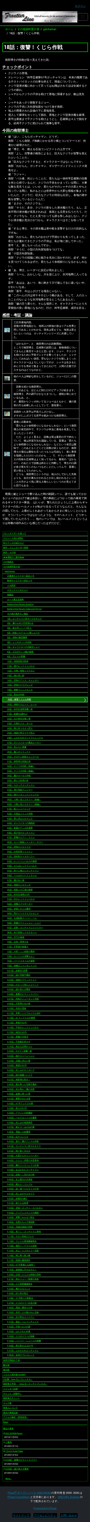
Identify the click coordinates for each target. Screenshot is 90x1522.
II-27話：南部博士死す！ (18, 1079)
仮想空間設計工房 (11, 1360)
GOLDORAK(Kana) (14, 1433)
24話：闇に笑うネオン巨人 (20, 728)
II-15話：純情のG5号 (17, 1032)
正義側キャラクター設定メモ (20, 576)
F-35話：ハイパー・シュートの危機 (24, 1341)
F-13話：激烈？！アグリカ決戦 (22, 1246)
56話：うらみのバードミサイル (22, 875)
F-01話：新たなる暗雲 (17, 1203)
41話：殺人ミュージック (19, 809)
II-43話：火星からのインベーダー (23, 1155)
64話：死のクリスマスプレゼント (23, 913)
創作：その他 (9, 552)
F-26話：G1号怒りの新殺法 (20, 1298)
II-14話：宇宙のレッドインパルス (23, 1027)
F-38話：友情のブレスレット (21, 1355)
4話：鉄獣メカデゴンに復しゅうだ (23, 633)
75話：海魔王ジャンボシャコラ (22, 965)
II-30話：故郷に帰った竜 (18, 1094)
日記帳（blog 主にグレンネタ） (18, 1379)
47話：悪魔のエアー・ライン (21, 837)
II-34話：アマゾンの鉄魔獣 (19, 1113)
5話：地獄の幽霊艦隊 (17, 637)
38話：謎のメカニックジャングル (23, 794)
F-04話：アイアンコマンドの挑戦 (23, 1213)
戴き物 (6, 1365)
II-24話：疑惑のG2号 (17, 1065)
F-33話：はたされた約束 (18, 1331)
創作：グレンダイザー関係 (15, 547)
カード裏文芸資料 (15, 599)
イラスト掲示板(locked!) (14, 1374)
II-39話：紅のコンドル (17, 1137)
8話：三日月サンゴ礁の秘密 (20, 652)
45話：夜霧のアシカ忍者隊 (20, 828)
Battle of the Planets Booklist (20, 604)
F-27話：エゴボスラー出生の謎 (22, 1303)
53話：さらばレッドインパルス (22, 866)
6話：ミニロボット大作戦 (19, 642)
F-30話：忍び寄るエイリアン (21, 1317)
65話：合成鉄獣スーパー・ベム (22, 918)
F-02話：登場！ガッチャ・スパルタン (25, 1208)
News (5, 1422)
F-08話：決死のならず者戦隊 (21, 1222)
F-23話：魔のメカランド (18, 1289)
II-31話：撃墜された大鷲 (18, 1098)
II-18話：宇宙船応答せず (18, 1041)
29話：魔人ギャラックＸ (19, 752)
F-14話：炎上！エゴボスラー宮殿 (23, 1250)
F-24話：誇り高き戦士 (17, 1293)
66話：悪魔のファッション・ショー (24, 923)
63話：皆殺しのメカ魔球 (19, 909)
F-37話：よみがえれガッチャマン (23, 1350)
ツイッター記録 (10, 1389)
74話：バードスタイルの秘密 (21, 961)
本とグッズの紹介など (13, 543)
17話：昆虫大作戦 (15, 694)
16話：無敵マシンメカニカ (20, 690)
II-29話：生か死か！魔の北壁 (21, 1089)
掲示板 (6, 1370)
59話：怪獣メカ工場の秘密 (20, 889)
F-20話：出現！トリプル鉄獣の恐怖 (24, 1274)
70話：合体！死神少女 (17, 942)
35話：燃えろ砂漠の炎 (17, 780)
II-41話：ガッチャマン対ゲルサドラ (24, 1146)
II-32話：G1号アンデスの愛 (20, 1103)
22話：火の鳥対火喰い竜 (19, 718)
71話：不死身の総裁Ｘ (17, 946)
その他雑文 (8, 562)
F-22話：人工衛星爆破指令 (19, 1284)
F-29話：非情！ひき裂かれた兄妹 (23, 1312)
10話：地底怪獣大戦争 (17, 661)
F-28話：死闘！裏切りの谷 (19, 1307)
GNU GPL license (68, 1497)
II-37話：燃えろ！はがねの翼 (21, 1127)
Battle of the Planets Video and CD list (24, 609)
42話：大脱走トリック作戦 (20, 814)
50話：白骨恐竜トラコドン (20, 851)
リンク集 (7, 1403)
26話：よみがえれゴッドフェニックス (25, 738)
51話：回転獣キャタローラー (21, 856)
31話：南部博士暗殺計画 (19, 761)
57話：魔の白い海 (15, 880)
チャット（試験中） (12, 1393)
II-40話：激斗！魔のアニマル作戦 (23, 1141)
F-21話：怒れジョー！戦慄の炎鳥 (23, 1279)
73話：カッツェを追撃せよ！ (21, 956)
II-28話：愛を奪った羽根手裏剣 (22, 1084)
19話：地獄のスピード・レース (22, 704)
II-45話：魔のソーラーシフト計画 (23, 1165)
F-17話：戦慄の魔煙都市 (18, 1260)
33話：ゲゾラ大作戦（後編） (21, 771)
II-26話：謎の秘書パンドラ (19, 1075)
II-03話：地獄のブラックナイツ (22, 980)
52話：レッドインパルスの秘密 (22, 861)
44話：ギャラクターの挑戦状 (21, 823)
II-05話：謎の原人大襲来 (18, 989)
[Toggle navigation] (82, 17)
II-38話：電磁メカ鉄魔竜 (18, 1132)
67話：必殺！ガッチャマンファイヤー (25, 927)
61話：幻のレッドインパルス (21, 899)
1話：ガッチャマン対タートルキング (24, 618)
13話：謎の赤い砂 (15, 675)
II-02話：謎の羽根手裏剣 (18, 975)
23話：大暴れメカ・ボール (20, 723)
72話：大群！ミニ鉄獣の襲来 (21, 951)
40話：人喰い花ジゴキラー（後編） (24, 804)
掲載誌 (10, 595)
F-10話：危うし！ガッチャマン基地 (24, 1231)
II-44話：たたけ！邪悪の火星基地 (23, 1160)
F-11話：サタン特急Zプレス (20, 1236)
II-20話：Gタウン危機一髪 (19, 1051)
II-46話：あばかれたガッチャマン (23, 1170)
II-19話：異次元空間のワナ (19, 1046)
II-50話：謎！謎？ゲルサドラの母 (23, 1189)
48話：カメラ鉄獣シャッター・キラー (25, 842)
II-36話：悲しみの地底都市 (19, 1122)
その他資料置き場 (28, 29)
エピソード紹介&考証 (13, 538)
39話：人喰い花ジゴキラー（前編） (24, 799)
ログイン (80, 6)
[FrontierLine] (40, 17)
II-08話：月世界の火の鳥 (18, 1003)
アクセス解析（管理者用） (15, 1417)
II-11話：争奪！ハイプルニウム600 (23, 1013)
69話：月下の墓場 (15, 937)
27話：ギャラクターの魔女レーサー (24, 742)
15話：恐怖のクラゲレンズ (20, 685)
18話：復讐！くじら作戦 (19, 699)
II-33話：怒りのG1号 (17, 1108)
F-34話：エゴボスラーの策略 (21, 1336)
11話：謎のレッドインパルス (21, 666)
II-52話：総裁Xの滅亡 (17, 1198)
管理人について (10, 1408)
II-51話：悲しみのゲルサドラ (21, 1193)
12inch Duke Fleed (14, 1451)
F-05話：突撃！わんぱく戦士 (21, 1217)
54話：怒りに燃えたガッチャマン (23, 870)
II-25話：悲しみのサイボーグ (21, 1070)
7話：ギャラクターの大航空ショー (23, 647)
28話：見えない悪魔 (16, 747)
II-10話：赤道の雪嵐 (16, 1008)
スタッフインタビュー (17, 590)
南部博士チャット (11, 1398)
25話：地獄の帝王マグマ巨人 (21, 733)
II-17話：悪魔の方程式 (17, 1037)
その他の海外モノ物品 (17, 614)
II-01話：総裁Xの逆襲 (17, 970)
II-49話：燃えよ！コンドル (19, 1184)
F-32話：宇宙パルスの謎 (18, 1326)
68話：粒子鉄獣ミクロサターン (22, 932)
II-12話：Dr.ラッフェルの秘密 (21, 1018)
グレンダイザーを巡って (14, 533)
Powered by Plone (45, 1508)
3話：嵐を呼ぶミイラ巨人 (19, 628)
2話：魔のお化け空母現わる (20, 623)
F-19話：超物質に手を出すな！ (22, 1269)
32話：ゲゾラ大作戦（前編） (21, 766)
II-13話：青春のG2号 (17, 1022)
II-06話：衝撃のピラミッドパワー (23, 994)
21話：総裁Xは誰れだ (17, 714)
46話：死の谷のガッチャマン (21, 833)
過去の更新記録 (10, 1412)
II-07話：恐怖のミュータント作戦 (23, 999)
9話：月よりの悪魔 (16, 656)
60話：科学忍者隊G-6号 (18, 894)
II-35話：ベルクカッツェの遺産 (22, 1117)
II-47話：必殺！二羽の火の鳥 (21, 1174)
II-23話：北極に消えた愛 (18, 1061)
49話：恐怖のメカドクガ (19, 847)
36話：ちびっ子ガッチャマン (21, 785)
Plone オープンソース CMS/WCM (29, 1492)
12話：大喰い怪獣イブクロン (21, 671)
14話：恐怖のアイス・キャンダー (23, 680)
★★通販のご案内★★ (13, 557)
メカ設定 (11, 585)
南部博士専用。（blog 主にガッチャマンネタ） (25, 1384)
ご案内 (8, 1442)
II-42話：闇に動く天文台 (18, 1151)
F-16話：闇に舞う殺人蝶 (18, 1255)
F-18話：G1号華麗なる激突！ (21, 1265)
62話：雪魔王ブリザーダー (20, 904)
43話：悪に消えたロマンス (20, 818)
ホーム (9, 29)
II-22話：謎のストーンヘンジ (21, 1056)
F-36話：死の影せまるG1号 (20, 1345)
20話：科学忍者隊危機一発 (20, 709)
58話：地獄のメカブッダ (19, 885)
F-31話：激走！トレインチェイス (23, 1322)
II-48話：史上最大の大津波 (19, 1179)
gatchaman (49, 29)
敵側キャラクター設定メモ (19, 580)
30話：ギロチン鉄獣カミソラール (23, 757)
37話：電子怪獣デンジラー (20, 790)
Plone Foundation (19, 1497)
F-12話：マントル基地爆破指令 (22, 1241)
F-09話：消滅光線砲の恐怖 (19, 1227)
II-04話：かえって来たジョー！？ (23, 985)
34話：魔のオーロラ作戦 (19, 775)
